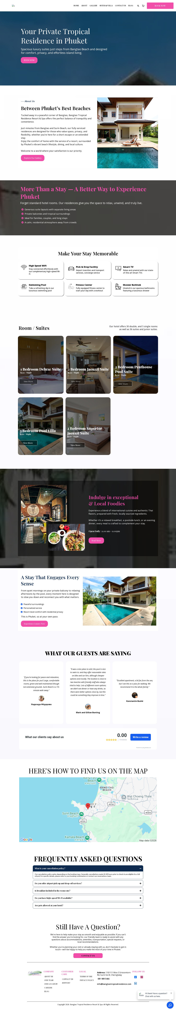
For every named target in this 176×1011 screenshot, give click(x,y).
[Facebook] (135, 978)
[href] (88, 810)
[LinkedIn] (135, 984)
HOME (76, 5)
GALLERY (93, 5)
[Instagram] (142, 978)
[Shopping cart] (143, 6)
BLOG (130, 5)
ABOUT (84, 5)
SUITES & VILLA (106, 5)
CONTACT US (120, 5)
